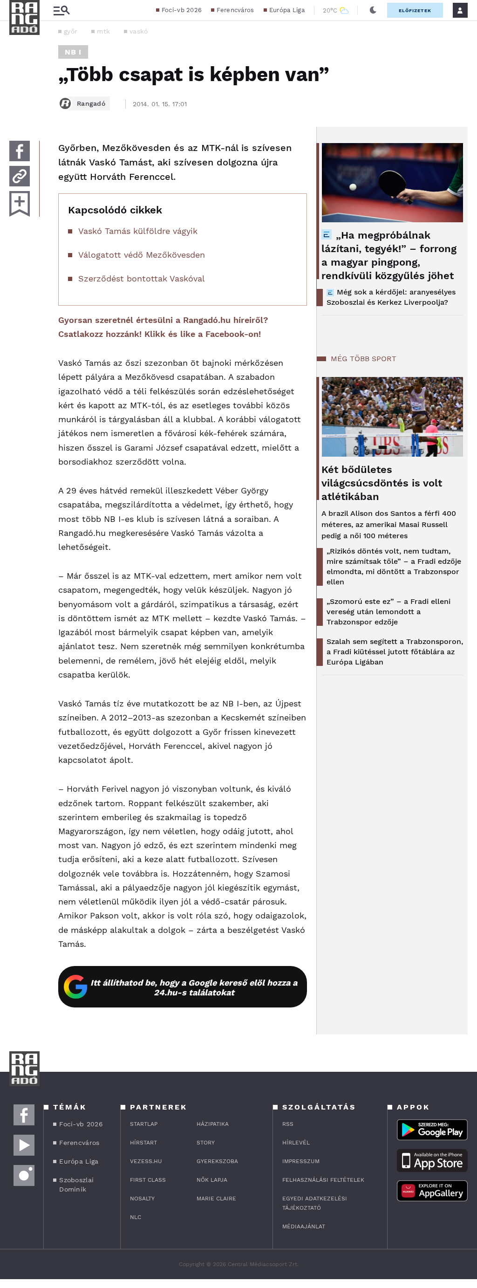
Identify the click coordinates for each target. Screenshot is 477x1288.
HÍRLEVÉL (296, 1142)
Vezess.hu (146, 1161)
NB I (73, 52)
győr (70, 31)
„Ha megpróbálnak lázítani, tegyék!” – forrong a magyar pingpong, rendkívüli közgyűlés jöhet (389, 255)
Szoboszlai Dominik (76, 1184)
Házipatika (213, 1124)
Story (206, 1142)
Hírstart (143, 1142)
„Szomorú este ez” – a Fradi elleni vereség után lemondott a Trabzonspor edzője (388, 611)
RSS (287, 1124)
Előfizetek (415, 10)
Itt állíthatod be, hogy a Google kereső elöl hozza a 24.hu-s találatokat (193, 987)
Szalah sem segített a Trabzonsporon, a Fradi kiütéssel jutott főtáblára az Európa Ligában (395, 651)
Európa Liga (287, 10)
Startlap (143, 1124)
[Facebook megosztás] (19, 151)
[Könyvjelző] (19, 204)
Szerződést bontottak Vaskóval (141, 278)
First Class (148, 1180)
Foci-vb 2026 (182, 10)
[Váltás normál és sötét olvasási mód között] (373, 10)
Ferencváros (235, 10)
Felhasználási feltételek (323, 1180)
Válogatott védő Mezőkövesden (141, 255)
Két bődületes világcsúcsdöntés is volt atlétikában (381, 483)
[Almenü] (61, 10)
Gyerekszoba (217, 1161)
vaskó (138, 31)
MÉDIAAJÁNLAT (303, 1226)
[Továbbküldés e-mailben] (19, 176)
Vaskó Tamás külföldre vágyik (138, 231)
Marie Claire (216, 1198)
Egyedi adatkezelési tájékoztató (314, 1203)
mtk (103, 31)
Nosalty (142, 1198)
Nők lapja (212, 1180)
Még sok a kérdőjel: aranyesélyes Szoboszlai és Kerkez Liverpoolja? (391, 297)
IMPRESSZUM (301, 1161)
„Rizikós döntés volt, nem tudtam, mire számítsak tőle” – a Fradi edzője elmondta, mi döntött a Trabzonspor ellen (394, 566)
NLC (135, 1217)
